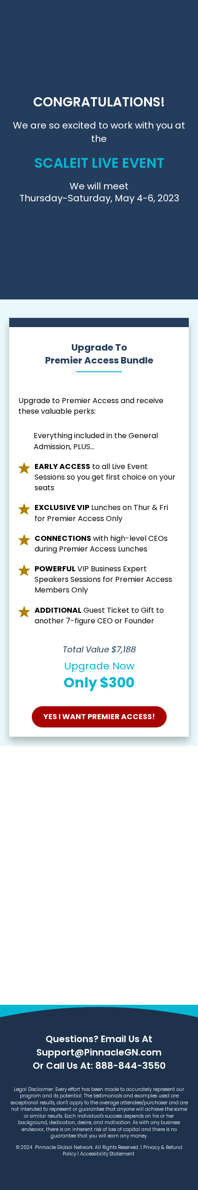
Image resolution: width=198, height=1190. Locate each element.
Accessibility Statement (108, 1153)
